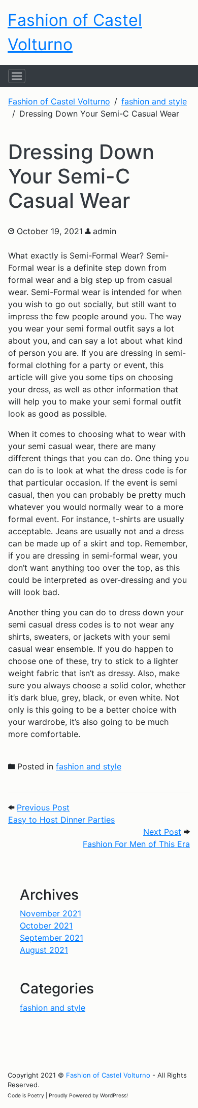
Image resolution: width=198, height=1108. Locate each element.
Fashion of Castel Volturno (108, 1075)
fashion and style (88, 766)
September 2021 (51, 938)
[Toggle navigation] (16, 76)
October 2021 (46, 925)
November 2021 (50, 913)
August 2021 (44, 950)
